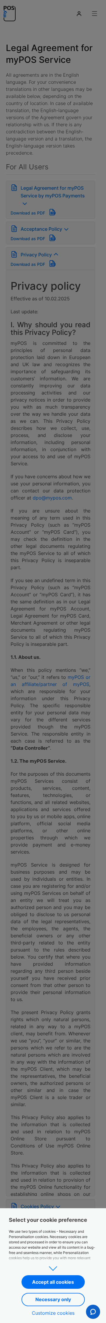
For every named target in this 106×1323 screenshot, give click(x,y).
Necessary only (53, 1299)
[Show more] (53, 1267)
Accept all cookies (53, 1282)
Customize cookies (53, 1313)
